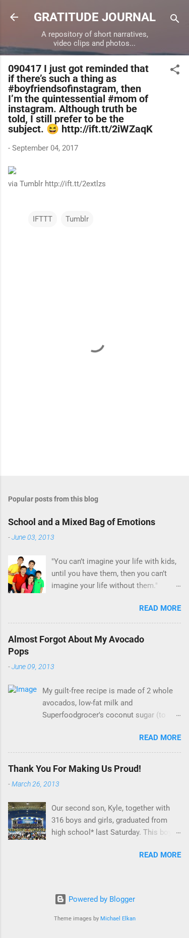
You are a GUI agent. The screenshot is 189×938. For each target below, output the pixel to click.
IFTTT (42, 219)
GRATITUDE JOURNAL (95, 17)
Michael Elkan (118, 918)
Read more (160, 608)
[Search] (175, 20)
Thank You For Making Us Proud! (74, 768)
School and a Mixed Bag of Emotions (81, 522)
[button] (175, 71)
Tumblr (77, 219)
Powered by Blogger (101, 899)
